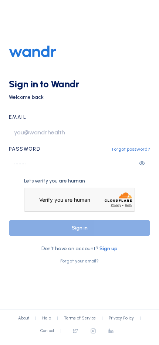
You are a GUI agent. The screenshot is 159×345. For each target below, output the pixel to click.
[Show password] (142, 163)
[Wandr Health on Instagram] (93, 331)
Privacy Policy (121, 318)
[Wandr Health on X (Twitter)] (75, 331)
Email (17, 117)
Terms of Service (80, 318)
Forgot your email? (79, 261)
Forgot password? (131, 149)
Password (24, 149)
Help (46, 318)
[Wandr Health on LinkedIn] (111, 331)
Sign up (108, 248)
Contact (47, 330)
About (23, 318)
